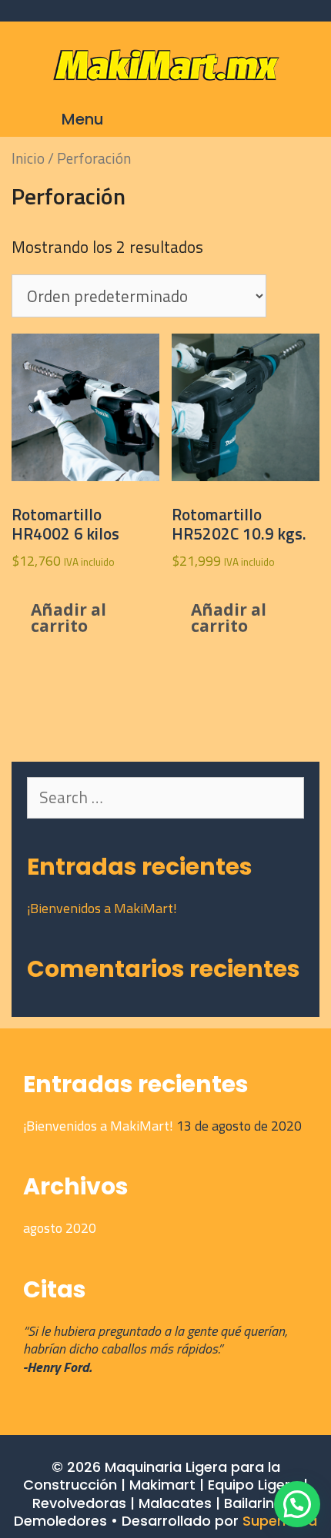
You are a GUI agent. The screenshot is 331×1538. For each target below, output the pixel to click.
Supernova (279, 1520)
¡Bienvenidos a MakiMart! (102, 908)
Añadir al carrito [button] (68, 617)
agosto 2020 (59, 1227)
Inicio (28, 158)
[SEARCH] (286, 119)
